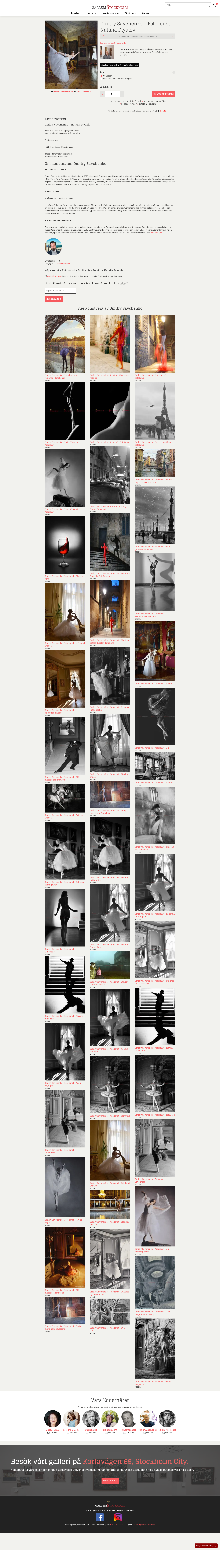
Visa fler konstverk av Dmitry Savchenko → (119, 65)
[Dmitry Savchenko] (108, 52)
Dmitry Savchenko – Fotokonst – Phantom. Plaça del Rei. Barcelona (110, 575)
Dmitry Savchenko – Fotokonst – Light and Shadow (65, 644)
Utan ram (107, 76)
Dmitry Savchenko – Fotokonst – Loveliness (60, 1151)
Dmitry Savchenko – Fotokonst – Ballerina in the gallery (110, 879)
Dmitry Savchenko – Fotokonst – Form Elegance (153, 1383)
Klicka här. (163, 111)
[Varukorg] (214, 5)
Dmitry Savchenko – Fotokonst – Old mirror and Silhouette (62, 778)
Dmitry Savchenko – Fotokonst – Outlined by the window (154, 982)
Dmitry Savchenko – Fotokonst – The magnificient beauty (152, 1313)
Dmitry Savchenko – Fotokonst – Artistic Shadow (64, 816)
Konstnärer (92, 13)
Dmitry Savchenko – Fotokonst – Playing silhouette (64, 1017)
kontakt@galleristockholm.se (144, 1524)
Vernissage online (111, 13)
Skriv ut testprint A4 (63, 91)
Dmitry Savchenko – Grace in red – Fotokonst (151, 377)
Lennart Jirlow (110, 1430)
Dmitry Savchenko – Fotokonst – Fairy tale (155, 1115)
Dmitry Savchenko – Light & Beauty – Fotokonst (62, 444)
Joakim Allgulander (148, 1430)
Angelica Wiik (52, 1430)
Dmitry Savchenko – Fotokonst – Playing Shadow (109, 776)
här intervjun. (156, 232)
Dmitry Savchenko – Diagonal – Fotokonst (109, 442)
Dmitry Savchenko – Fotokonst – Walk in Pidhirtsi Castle (109, 983)
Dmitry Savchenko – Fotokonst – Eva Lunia (107, 1329)
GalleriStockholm (54, 276)
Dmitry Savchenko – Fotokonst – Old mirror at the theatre (62, 1291)
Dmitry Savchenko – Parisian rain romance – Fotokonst (61, 377)
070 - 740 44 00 (116, 1524)
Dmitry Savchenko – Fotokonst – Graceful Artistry (109, 1223)
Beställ (79, 370)
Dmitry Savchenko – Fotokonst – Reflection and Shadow (150, 615)
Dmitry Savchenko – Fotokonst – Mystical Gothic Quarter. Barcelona (109, 642)
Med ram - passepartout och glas (117, 78)
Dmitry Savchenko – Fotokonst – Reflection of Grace (60, 711)
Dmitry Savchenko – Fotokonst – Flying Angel (63, 1221)
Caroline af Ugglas (72, 1430)
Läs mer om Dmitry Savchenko (113, 43)
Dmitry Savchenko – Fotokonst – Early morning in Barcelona (108, 812)
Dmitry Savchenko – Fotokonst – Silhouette (60, 950)
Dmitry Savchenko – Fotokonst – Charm (154, 683)
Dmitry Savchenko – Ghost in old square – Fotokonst (109, 377)
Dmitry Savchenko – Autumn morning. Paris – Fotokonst (108, 508)
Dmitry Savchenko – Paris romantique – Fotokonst (154, 444)
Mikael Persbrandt (167, 1430)
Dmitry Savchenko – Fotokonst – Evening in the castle (109, 709)
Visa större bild (83, 91)
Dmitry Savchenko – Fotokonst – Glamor (154, 782)
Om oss (145, 13)
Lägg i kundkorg (165, 94)
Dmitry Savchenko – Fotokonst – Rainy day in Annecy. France (153, 481)
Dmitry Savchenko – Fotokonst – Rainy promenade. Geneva (153, 548)
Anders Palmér (129, 1430)
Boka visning (110, 1480)
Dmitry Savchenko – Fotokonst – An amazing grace (152, 1250)
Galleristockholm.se (64, 263)
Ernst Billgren (91, 1430)
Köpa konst (76, 13)
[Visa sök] (208, 5)
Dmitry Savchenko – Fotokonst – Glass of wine (64, 577)
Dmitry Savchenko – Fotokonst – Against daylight (109, 1050)
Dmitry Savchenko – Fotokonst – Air (152, 748)
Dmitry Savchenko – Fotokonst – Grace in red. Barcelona (154, 848)
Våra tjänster (130, 13)
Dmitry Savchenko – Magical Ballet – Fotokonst (62, 511)
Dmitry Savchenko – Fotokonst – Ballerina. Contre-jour (155, 915)
